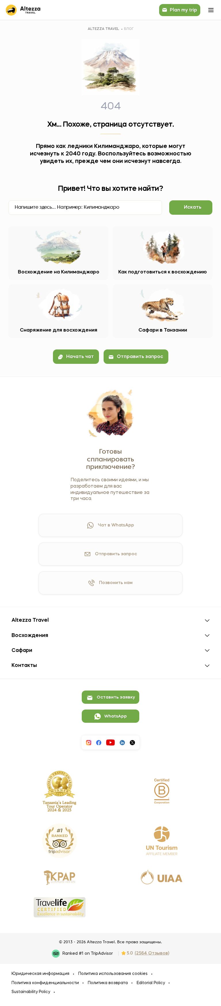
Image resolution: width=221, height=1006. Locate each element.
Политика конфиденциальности (45, 983)
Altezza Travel (103, 29)
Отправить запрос (140, 357)
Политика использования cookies (113, 974)
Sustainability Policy (31, 992)
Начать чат (80, 357)
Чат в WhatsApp (116, 525)
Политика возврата (108, 983)
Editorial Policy (151, 983)
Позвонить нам (116, 583)
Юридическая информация (40, 974)
